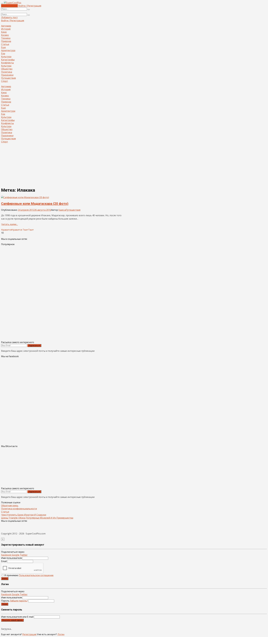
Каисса (62, 209)
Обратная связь (9, 505)
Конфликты (7, 62)
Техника (5, 38)
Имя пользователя (11, 558)
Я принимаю (28, 575)
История (5, 28)
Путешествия (8, 78)
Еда (3, 53)
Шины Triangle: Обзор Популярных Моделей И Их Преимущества (37, 517)
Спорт (4, 81)
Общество (6, 68)
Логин (4, 604)
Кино (4, 31)
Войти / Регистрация (29, 5)
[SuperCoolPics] (12, 2)
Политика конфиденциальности (19, 508)
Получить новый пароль (12, 620)
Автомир (6, 25)
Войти (4, 579)
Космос (5, 35)
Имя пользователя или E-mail (17, 616)
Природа (6, 41)
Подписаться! (34, 345)
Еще (3, 47)
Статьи (5, 44)
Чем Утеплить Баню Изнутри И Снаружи (23, 514)
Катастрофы (8, 59)
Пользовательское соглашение (36, 575)
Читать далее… (9, 224)
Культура (6, 56)
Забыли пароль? (19, 600)
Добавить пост (9, 5)
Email (4, 561)
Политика (6, 71)
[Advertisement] (134, 165)
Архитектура (8, 50)
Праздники (7, 74)
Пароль (14, 600)
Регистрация (29, 634)
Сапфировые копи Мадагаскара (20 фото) (34, 204)
